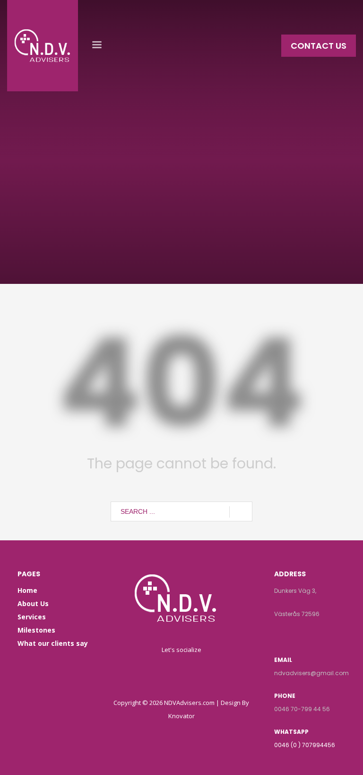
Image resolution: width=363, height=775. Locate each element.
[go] (240, 512)
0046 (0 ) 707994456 (304, 745)
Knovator (181, 716)
